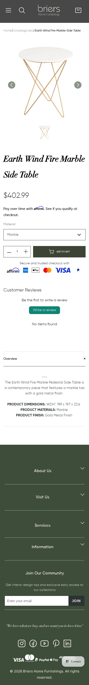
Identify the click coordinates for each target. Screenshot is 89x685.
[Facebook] (33, 644)
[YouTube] (44, 644)
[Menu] (8, 10)
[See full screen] (44, 81)
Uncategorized (23, 30)
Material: (9, 224)
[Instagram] (21, 644)
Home (7, 30)
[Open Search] (22, 10)
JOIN (76, 601)
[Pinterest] (55, 644)
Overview (10, 358)
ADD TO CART (63, 252)
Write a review (44, 310)
